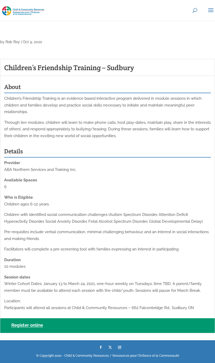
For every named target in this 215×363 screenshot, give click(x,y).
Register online (27, 325)
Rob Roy (13, 42)
